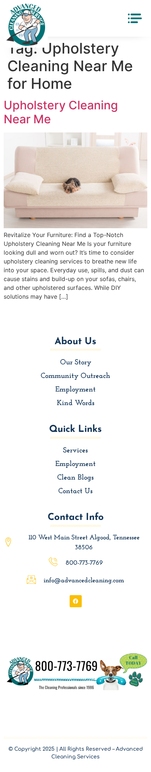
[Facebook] (76, 601)
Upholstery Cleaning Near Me (61, 112)
